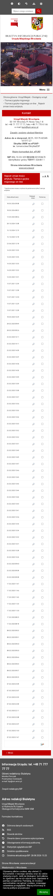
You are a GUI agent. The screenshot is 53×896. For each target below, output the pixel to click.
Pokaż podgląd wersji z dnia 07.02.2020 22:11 (33, 711)
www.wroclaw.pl (26, 168)
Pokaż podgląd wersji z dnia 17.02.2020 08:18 (33, 624)
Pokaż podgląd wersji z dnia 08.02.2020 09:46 (33, 657)
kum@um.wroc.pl (30, 127)
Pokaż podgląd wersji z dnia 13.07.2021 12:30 (33, 297)
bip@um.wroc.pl (15, 781)
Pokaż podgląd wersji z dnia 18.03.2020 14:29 (33, 317)
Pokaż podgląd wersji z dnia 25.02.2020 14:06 (33, 364)
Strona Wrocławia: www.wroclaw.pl (18, 863)
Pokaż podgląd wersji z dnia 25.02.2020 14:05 (33, 371)
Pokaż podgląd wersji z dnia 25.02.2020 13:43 (33, 504)
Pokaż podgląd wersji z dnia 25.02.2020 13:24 (33, 557)
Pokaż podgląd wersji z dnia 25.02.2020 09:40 (33, 564)
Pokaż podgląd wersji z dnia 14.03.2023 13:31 (33, 277)
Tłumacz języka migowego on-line (20, 103)
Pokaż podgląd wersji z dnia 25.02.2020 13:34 (33, 531)
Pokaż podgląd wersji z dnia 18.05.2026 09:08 (33, 204)
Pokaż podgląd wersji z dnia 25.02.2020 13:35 (33, 524)
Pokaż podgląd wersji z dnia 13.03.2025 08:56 (33, 217)
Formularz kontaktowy (12, 816)
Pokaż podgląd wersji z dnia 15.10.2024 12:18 (33, 237)
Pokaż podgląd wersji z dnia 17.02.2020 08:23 (33, 617)
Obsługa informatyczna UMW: (18, 809)
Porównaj (42, 744)
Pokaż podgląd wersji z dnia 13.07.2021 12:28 (33, 311)
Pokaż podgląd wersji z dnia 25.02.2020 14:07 (33, 357)
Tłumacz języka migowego (17, 100)
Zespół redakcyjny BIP (12, 789)
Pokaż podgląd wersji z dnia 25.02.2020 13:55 (33, 411)
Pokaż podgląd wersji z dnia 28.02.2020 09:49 (33, 324)
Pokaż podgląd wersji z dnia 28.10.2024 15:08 (33, 224)
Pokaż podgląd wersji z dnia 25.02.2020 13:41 (33, 511)
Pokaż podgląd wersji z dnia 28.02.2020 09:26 (33, 331)
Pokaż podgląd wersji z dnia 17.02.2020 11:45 (33, 597)
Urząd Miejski (24, 97)
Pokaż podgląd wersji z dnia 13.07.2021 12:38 (33, 291)
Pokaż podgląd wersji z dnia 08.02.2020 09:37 (33, 671)
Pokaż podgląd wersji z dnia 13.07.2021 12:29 (33, 304)
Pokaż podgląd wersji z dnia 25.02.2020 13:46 (33, 471)
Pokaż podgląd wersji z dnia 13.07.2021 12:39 (33, 284)
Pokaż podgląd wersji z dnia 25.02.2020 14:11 (33, 337)
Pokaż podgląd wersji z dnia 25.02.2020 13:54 (33, 417)
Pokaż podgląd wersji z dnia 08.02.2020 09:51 (33, 637)
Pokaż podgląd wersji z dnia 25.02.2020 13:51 (33, 444)
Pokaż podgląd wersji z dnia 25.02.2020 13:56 (33, 404)
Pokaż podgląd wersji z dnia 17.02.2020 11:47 (33, 584)
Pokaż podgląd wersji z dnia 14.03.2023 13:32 (33, 271)
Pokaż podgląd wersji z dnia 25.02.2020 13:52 (33, 431)
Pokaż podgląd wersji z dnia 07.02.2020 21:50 (33, 731)
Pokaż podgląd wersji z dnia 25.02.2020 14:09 (33, 350)
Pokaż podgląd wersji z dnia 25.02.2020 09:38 (33, 571)
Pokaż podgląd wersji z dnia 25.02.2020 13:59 (33, 377)
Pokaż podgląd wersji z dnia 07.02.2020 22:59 (33, 697)
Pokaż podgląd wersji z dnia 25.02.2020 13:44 (33, 491)
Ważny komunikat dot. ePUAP (26, 151)
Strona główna (10, 97)
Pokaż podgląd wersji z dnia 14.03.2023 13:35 (33, 250)
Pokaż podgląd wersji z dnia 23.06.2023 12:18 (33, 244)
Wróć (10, 753)
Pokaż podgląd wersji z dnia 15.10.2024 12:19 (33, 230)
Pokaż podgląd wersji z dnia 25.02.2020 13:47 (33, 464)
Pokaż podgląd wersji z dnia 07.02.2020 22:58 (33, 704)
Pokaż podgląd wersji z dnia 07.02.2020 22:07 (33, 724)
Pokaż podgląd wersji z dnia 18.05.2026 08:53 (33, 210)
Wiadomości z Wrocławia (14, 867)
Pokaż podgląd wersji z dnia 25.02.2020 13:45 (33, 477)
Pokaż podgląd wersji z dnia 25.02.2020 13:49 (33, 451)
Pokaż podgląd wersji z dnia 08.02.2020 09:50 (33, 644)
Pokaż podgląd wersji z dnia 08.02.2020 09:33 (33, 677)
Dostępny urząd (39, 97)
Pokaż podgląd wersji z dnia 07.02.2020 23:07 (33, 691)
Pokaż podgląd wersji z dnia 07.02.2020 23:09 (33, 684)
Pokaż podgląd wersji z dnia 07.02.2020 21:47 (33, 738)
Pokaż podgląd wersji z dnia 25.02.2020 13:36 (33, 517)
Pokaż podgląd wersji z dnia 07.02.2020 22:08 (33, 717)
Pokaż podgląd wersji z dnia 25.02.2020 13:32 (33, 537)
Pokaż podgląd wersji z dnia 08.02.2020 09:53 (33, 631)
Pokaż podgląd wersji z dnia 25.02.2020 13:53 (33, 424)
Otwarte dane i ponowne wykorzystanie (25, 838)
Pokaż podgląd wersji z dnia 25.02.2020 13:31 (33, 544)
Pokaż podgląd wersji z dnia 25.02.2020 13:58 (33, 391)
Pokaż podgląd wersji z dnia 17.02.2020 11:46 (33, 591)
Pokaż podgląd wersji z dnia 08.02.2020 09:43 (33, 664)
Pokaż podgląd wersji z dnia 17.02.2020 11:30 (33, 611)
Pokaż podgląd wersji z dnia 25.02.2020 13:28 (33, 551)
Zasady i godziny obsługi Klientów (26, 132)
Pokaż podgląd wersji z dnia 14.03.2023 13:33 (33, 264)
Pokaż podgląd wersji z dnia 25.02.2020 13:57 (33, 397)
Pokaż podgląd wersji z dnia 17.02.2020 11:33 (33, 604)
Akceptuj (44, 892)
